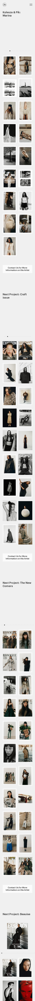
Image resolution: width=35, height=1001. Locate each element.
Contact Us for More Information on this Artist (17, 269)
